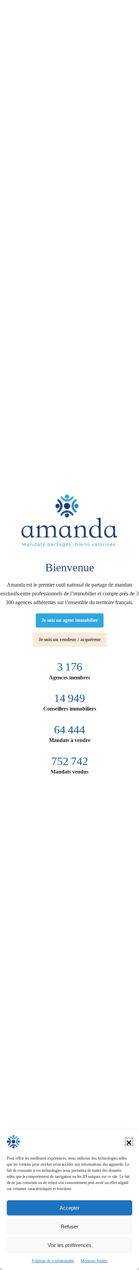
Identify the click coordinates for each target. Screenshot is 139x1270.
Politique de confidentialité (53, 1260)
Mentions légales (94, 1260)
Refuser (69, 1226)
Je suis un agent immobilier (69, 620)
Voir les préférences (69, 1245)
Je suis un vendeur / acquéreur (69, 639)
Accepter (70, 1208)
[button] (129, 1141)
